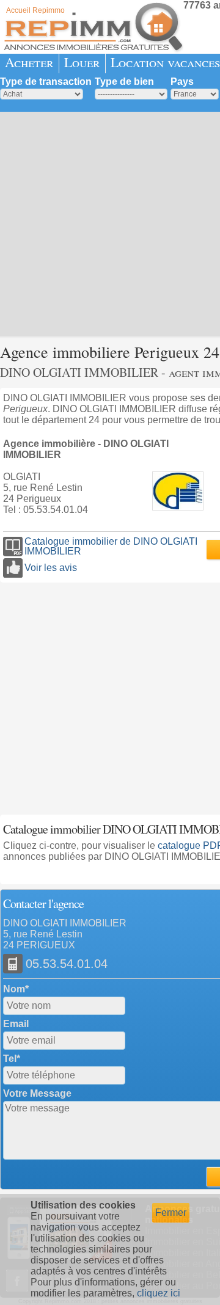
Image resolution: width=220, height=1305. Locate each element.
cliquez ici (158, 1293)
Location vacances (165, 62)
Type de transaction (46, 81)
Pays (182, 81)
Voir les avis (50, 567)
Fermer (170, 1212)
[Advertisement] (110, 223)
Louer (82, 62)
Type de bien (124, 81)
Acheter (29, 62)
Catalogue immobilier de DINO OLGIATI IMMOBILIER (110, 546)
